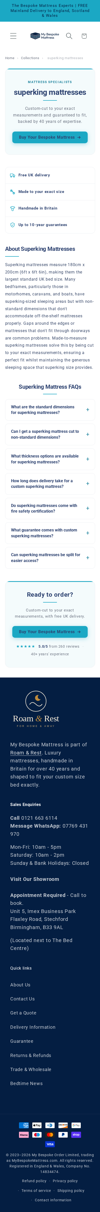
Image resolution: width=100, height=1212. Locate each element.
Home (10, 58)
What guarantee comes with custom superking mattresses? (44, 533)
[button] (13, 36)
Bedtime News (26, 1083)
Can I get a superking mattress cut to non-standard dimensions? (45, 434)
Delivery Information (33, 1027)
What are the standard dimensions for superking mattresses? (42, 410)
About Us (20, 984)
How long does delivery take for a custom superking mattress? (42, 483)
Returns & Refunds (30, 1055)
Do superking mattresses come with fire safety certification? (44, 508)
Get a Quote (23, 1012)
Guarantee (22, 1041)
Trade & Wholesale (31, 1069)
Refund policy (34, 1181)
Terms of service (36, 1191)
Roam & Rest (26, 753)
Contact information (53, 1200)
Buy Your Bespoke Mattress (47, 137)
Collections (30, 58)
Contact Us (22, 998)
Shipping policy (71, 1191)
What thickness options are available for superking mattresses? (45, 459)
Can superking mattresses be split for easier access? (45, 557)
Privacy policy (65, 1181)
